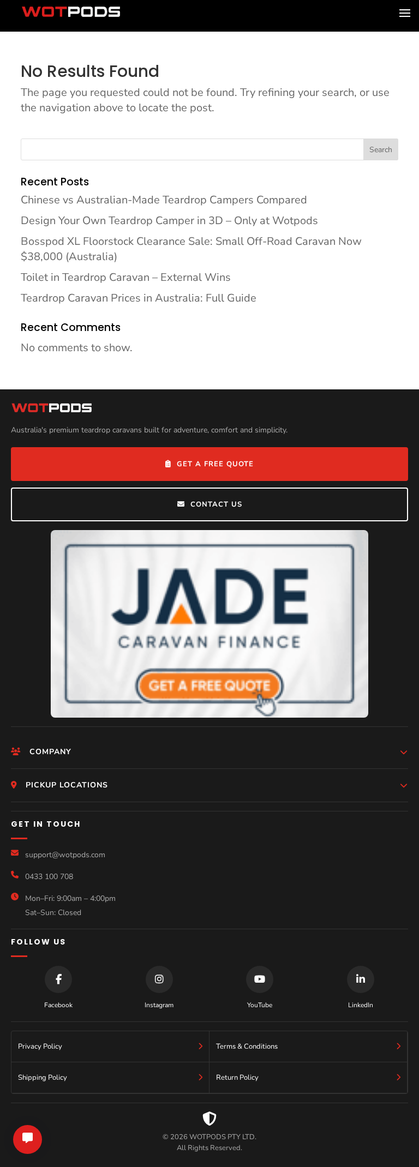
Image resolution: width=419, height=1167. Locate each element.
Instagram (159, 1005)
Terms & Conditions (247, 1046)
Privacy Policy (40, 1046)
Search (380, 150)
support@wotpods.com (65, 855)
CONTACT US (216, 504)
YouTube (259, 1005)
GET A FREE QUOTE (215, 464)
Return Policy (237, 1077)
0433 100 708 (49, 876)
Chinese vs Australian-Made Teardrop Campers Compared (164, 200)
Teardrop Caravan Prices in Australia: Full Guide (138, 298)
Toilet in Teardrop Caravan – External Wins (126, 277)
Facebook (58, 1005)
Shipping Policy (42, 1077)
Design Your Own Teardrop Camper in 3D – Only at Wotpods (169, 220)
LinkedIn (360, 1005)
